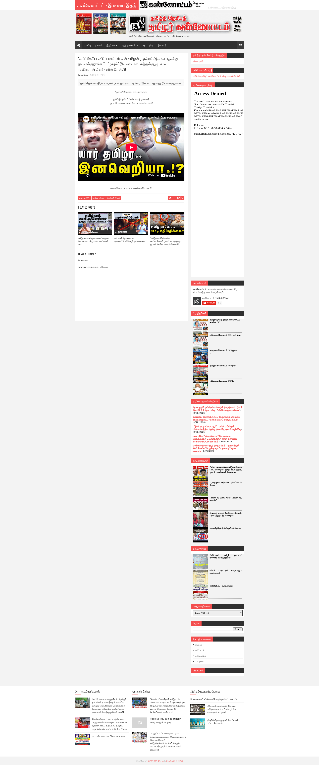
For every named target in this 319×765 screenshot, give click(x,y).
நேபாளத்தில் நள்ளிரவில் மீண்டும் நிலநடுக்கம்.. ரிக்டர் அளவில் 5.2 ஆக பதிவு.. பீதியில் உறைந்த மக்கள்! (217, 408)
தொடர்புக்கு (148, 45)
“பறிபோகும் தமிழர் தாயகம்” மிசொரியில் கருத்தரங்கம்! (226, 556)
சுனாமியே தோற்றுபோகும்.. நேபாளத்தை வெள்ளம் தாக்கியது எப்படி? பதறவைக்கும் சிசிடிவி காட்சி (216, 418)
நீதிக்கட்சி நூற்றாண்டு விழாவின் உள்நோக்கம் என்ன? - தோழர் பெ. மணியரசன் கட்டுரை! (222, 709)
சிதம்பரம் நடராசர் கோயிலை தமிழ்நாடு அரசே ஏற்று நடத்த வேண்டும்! (226, 514)
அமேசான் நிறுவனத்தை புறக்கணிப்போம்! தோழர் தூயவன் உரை (129, 239)
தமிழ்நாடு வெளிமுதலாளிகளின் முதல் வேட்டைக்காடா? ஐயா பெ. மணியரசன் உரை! (93, 241)
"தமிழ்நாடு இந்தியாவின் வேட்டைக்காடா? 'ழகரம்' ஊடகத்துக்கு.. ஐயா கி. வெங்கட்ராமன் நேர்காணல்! (165, 241)
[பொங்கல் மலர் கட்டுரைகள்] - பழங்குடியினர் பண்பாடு (213, 699)
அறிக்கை (198, 644)
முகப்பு (88, 45)
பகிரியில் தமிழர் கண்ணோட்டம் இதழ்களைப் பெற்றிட (217, 76)
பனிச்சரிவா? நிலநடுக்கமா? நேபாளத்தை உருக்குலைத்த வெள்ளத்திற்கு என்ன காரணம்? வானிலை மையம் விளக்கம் (215, 438)
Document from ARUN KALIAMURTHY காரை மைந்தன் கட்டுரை (165, 720)
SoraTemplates (156, 760)
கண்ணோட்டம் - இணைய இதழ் (106, 4)
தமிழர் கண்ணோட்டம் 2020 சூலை (223, 350)
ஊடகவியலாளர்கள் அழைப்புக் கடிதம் (108, 735)
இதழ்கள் (110, 45)
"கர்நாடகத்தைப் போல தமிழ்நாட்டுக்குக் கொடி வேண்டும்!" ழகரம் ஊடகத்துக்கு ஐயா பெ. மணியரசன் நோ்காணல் (226, 469)
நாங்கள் (98, 45)
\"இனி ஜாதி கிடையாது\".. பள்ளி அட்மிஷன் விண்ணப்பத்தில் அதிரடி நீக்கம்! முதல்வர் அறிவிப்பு (217, 427)
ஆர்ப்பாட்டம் (199, 650)
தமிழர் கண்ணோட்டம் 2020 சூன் (223, 365)
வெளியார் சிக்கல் (113, 198)
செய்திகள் (199, 661)
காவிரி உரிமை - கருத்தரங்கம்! (221, 586)
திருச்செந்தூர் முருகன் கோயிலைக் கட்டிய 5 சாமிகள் (223, 721)
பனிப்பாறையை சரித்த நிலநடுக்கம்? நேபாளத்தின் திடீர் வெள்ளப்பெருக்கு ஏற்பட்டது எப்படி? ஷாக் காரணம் (216, 448)
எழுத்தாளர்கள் (128, 45)
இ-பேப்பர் (162, 45)
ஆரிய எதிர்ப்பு (84, 198)
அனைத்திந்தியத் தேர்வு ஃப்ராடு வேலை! (225, 528)
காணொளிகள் (201, 655)
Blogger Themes (174, 760)
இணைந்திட (198, 61)
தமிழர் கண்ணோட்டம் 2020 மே (222, 381)
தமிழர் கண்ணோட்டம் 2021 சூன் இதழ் (225, 335)
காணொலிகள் (98, 198)
